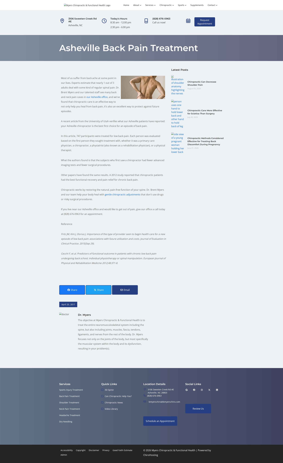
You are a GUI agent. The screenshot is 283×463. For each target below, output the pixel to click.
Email (126, 290)
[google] (186, 389)
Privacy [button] (105, 450)
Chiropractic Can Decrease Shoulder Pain (201, 83)
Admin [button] (64, 454)
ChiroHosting (150, 455)
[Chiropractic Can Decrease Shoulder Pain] (178, 85)
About (136, 5)
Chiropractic (166, 5)
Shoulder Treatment (69, 402)
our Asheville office (97, 97)
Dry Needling (65, 421)
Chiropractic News (114, 402)
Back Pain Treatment (69, 396)
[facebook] (194, 389)
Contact (211, 5)
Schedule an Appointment (160, 421)
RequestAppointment (204, 21)
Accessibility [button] (67, 450)
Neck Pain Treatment (69, 408)
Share (73, 290)
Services (149, 5)
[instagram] (201, 389)
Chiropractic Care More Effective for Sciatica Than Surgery (204, 112)
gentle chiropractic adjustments (122, 194)
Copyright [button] (80, 450)
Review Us (198, 408)
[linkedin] (217, 389)
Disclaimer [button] (94, 450)
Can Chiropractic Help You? (118, 396)
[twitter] (209, 389)
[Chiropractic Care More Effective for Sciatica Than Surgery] (178, 113)
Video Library (111, 408)
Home (126, 5)
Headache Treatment (69, 415)
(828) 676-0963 (154, 395)
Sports (181, 5)
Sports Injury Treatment (71, 389)
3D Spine (109, 389)
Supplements (197, 5)
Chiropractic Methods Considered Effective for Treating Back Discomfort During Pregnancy (205, 141)
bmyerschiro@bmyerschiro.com (164, 401)
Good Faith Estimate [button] (122, 450)
